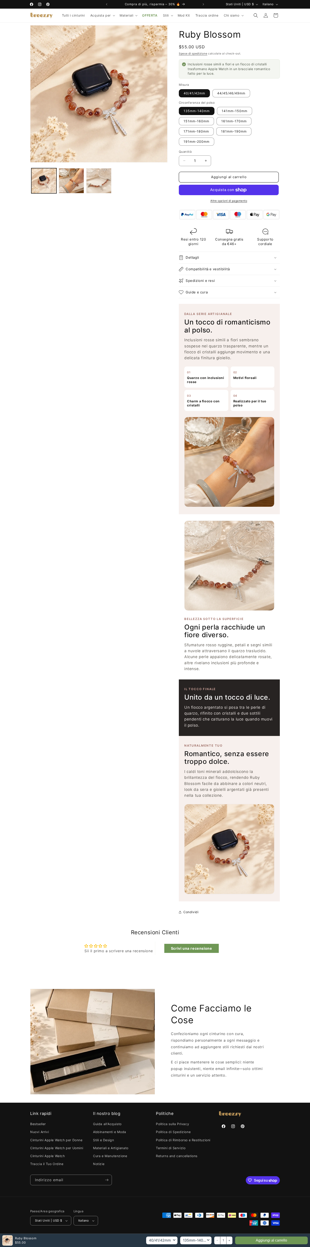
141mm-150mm (234, 111)
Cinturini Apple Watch (47, 1156)
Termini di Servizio (170, 1148)
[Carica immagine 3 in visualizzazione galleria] (98, 180)
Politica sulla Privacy (172, 1124)
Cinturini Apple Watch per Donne (56, 1140)
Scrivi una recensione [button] (191, 948)
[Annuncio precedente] (107, 4)
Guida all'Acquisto (107, 1124)
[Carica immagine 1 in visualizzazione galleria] (44, 180)
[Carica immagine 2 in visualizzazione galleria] (71, 180)
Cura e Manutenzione (110, 1156)
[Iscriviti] (107, 1180)
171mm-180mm (196, 131)
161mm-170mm (234, 121)
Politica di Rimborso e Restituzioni (183, 1140)
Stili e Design (103, 1140)
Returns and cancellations (176, 1156)
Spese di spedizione (193, 53)
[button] (102, 15)
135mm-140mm (197, 111)
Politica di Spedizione (173, 1132)
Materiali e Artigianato (110, 1148)
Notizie (98, 1164)
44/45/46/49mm (231, 93)
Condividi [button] (190, 912)
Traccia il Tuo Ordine (47, 1164)
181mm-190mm (234, 131)
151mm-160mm (196, 121)
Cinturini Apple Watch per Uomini (56, 1148)
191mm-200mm (196, 141)
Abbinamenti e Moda (109, 1132)
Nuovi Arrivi (39, 1132)
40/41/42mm (194, 93)
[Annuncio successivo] (203, 4)
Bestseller (38, 1124)
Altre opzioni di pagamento (228, 200)
